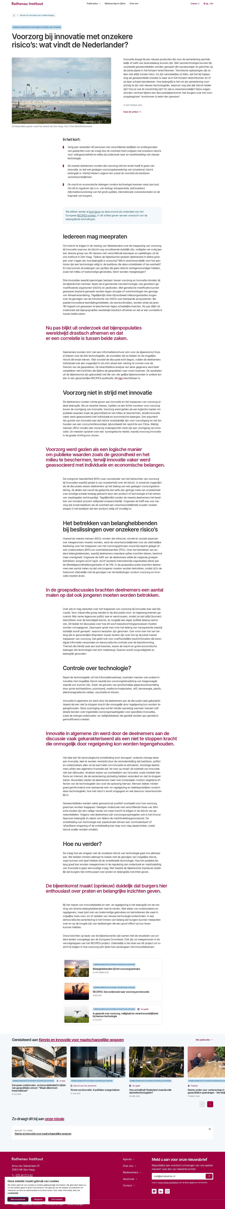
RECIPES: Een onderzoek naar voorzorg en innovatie (121, 991)
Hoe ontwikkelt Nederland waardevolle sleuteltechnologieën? (150, 1091)
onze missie (54, 1118)
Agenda (127, 1159)
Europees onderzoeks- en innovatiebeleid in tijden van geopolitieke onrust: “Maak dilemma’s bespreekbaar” (39, 1088)
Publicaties (92, 3)
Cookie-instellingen (75, 1204)
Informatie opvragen (54, 1204)
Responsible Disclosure (32, 1204)
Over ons (133, 3)
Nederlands (207, 3)
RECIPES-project (86, 215)
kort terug (94, 211)
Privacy (15, 1204)
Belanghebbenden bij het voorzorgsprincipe (116, 968)
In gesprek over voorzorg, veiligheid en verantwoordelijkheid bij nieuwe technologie (125, 1015)
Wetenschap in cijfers (115, 3)
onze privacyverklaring (168, 1182)
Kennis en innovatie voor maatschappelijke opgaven (37, 27)
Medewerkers (130, 1172)
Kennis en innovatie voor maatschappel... (37, 15)
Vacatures (128, 1179)
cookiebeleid (13, 1193)
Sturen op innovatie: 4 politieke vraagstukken (95, 1089)
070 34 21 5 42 (24, 1175)
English (211, 3)
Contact (127, 1185)
